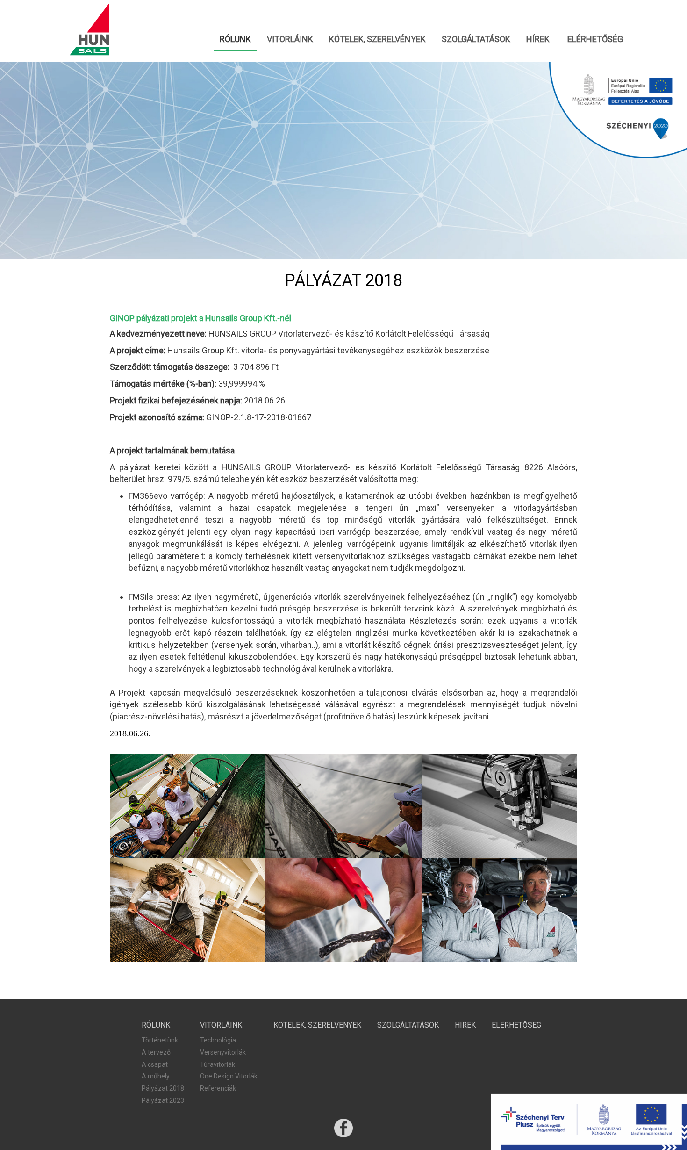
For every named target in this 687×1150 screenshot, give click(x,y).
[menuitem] (235, 39)
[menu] (343, 39)
